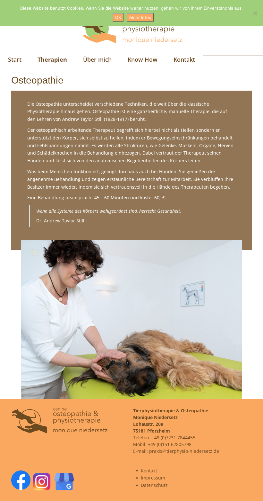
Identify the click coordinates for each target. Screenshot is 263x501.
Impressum (153, 478)
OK (118, 17)
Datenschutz (154, 485)
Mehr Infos (140, 17)
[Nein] (255, 13)
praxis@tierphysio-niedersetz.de (184, 451)
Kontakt (149, 471)
